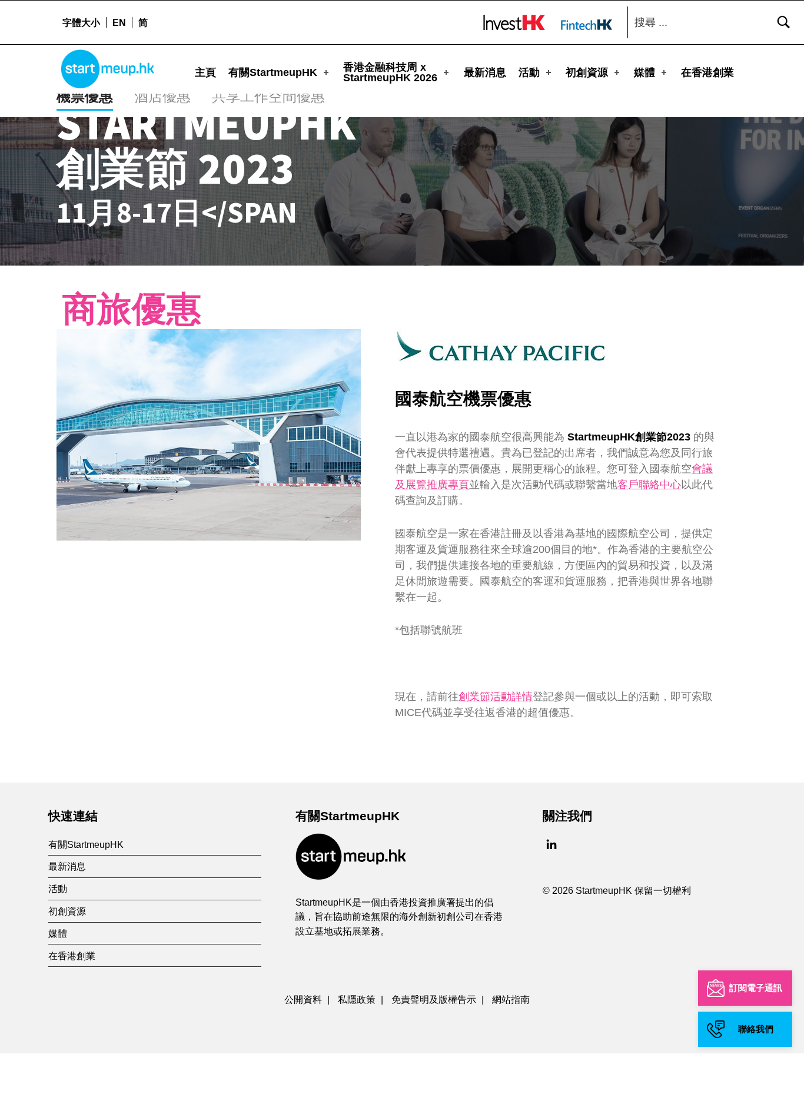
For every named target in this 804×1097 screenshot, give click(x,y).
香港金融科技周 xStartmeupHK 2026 (390, 72)
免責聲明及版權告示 (433, 999)
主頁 (205, 72)
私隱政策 (357, 999)
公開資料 (303, 999)
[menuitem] (119, 22)
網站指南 (511, 999)
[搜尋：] (713, 22)
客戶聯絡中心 (649, 484)
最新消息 (485, 72)
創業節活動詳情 (496, 696)
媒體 (644, 72)
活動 (529, 72)
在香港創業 (707, 72)
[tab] (85, 97)
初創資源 (587, 72)
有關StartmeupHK (272, 72)
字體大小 (81, 22)
